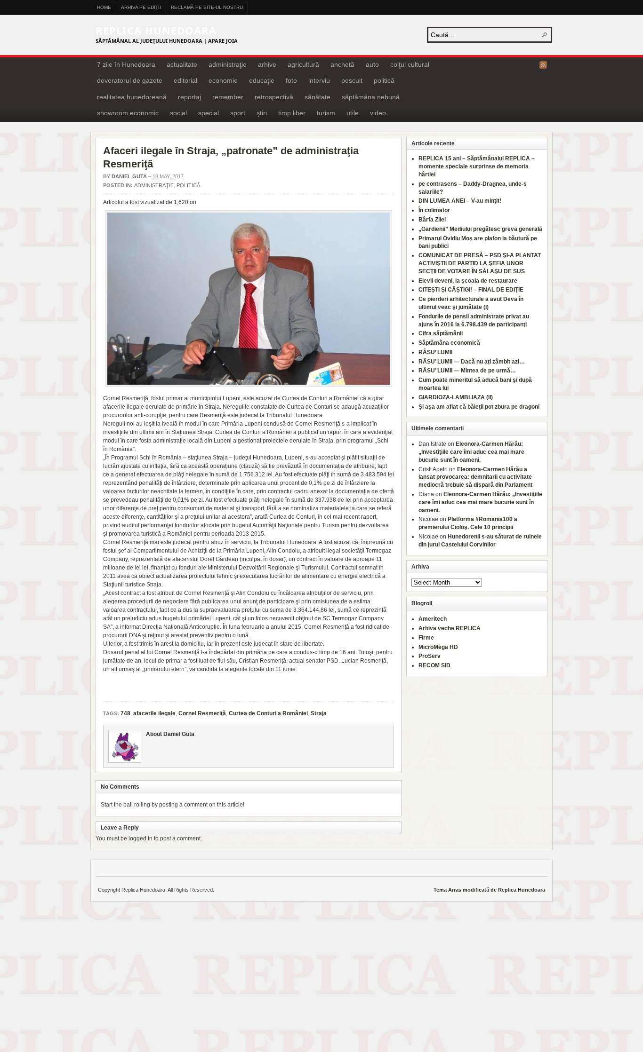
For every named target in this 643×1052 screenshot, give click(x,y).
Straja (319, 713)
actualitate (182, 64)
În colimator (434, 210)
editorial (185, 80)
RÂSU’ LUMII (435, 352)
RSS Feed (543, 65)
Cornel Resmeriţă (202, 713)
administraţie (228, 64)
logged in (141, 838)
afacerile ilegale (154, 713)
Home (104, 7)
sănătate (317, 97)
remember (227, 97)
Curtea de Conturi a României (268, 713)
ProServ (429, 656)
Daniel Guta (129, 176)
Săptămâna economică (449, 343)
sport (237, 113)
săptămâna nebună (371, 97)
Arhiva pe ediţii (141, 7)
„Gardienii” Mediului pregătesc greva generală (480, 229)
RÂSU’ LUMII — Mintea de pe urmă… (467, 370)
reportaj (189, 97)
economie (223, 80)
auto (372, 64)
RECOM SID (434, 665)
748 (125, 713)
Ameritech (432, 619)
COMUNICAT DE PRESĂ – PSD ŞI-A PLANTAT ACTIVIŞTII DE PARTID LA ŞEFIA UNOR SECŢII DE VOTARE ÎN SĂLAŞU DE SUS (479, 263)
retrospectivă (274, 97)
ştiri (262, 113)
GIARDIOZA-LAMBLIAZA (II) (455, 397)
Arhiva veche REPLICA (449, 628)
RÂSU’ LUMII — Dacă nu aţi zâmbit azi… (471, 361)
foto (291, 80)
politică (384, 80)
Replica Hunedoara (156, 30)
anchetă (342, 64)
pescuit (351, 80)
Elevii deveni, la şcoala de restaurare (467, 280)
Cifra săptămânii (440, 333)
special (208, 113)
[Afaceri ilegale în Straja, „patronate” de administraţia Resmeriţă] (248, 298)
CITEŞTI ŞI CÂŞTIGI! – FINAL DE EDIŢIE (470, 289)
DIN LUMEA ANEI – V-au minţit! (459, 201)
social (178, 113)
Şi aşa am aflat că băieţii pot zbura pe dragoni (478, 406)
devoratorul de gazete (129, 80)
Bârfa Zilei (432, 219)
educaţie (261, 80)
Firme (426, 637)
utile (352, 113)
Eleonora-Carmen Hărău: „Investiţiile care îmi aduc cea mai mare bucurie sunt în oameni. (471, 452)
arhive (267, 64)
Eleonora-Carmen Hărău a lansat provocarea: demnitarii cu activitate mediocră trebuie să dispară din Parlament (475, 477)
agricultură (303, 64)
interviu (319, 80)
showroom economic (128, 113)
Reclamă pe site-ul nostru (207, 7)
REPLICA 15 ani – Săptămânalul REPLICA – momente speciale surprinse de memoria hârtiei (476, 166)
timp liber (291, 113)
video (378, 113)
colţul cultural (409, 64)
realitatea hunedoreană (132, 97)
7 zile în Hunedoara (126, 64)
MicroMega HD (438, 647)
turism (326, 113)
